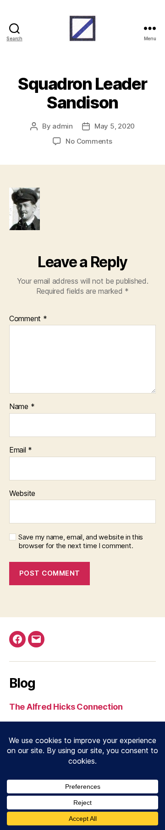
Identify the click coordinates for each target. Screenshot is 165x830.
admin (62, 126)
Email (20, 450)
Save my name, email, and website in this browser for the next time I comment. (80, 541)
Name (21, 407)
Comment (28, 319)
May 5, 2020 (114, 126)
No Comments (89, 141)
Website (22, 494)
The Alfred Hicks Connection (66, 706)
